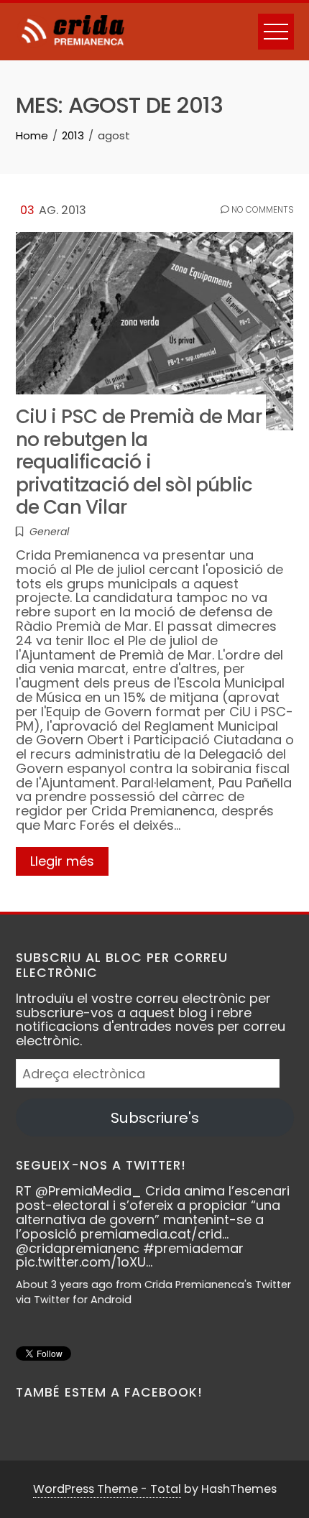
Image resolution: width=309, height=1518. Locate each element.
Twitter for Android (83, 1299)
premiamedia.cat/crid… (154, 1234)
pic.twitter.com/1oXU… (84, 1262)
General (49, 531)
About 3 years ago (64, 1284)
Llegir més (62, 861)
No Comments (261, 210)
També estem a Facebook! (109, 1392)
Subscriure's (155, 1118)
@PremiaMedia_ (88, 1191)
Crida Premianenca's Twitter (217, 1284)
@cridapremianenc (77, 1248)
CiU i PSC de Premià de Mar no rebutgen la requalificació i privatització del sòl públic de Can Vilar (139, 461)
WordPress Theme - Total (107, 1489)
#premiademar (193, 1248)
